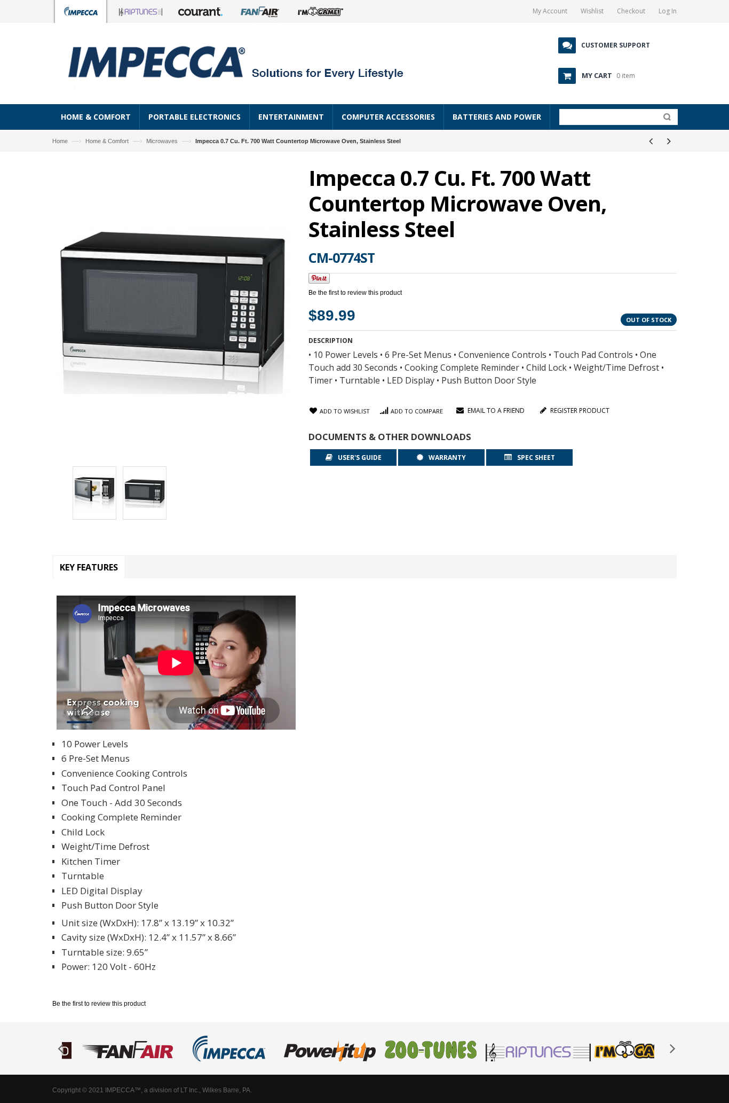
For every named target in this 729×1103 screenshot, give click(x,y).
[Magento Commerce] (247, 61)
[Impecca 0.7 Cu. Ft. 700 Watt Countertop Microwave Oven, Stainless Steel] (94, 494)
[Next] (669, 141)
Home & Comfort (107, 141)
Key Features (89, 567)
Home (60, 141)
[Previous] (651, 141)
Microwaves (162, 141)
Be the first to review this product (355, 292)
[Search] (664, 119)
